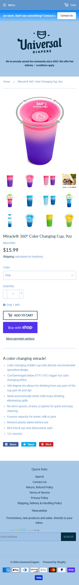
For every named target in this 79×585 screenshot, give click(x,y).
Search (39, 476)
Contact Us (67, 15)
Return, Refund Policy (39, 487)
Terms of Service (39, 492)
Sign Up (68, 536)
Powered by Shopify (54, 562)
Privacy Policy (39, 497)
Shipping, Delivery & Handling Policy (39, 503)
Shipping (8, 256)
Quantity (8, 286)
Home (6, 81)
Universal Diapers (29, 562)
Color (6, 267)
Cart (73, 5)
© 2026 (14, 562)
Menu (11, 5)
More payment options (20, 338)
